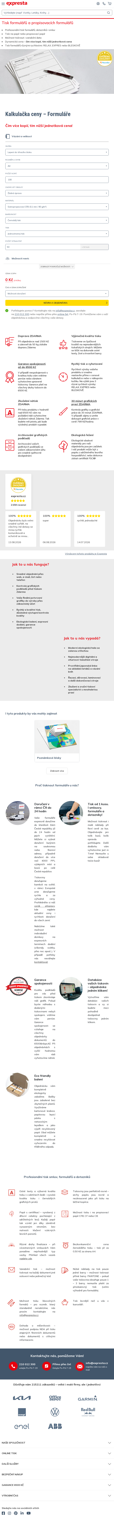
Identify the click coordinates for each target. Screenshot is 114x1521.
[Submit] (109, 12)
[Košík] (109, 3)
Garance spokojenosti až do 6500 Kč (32, 365)
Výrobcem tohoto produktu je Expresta (86, 553)
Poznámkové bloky (49, 758)
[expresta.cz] (16, 3)
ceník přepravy (44, 905)
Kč (9, 279)
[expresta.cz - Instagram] (9, 1513)
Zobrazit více (57, 771)
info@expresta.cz (65, 310)
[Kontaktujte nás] (104, 3)
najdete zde (25, 1258)
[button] (57, 266)
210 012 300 (22, 314)
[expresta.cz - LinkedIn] (22, 1513)
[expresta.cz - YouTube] (29, 1513)
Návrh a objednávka (55, 302)
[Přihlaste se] (98, 3)
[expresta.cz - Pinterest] (16, 1513)
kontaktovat (41, 961)
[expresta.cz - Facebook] (3, 1513)
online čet (62, 314)
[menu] (3, 3)
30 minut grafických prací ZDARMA (84, 402)
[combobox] (57, 12)
